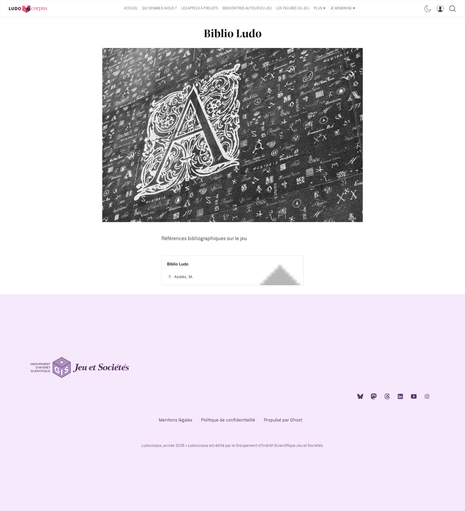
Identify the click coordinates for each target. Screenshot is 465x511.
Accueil (131, 8)
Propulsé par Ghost (283, 420)
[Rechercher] (452, 8)
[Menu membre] (440, 8)
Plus (318, 8)
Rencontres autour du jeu (247, 8)
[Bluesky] (360, 396)
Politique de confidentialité (228, 420)
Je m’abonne (341, 8)
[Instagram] (427, 396)
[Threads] (387, 396)
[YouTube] (413, 396)
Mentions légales (175, 420)
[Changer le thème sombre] (428, 8)
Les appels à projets (199, 8)
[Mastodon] (373, 396)
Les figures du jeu (292, 8)
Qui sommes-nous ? (159, 8)
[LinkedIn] (400, 396)
